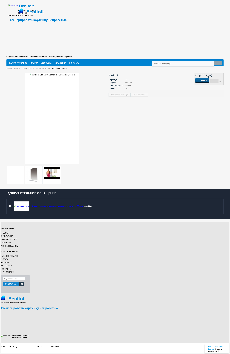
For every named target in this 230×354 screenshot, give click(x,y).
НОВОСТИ (5, 233)
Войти (210, 346)
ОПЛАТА (4, 259)
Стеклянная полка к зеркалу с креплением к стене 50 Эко (57, 206)
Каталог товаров (9, 256)
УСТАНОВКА (6, 265)
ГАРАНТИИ (6, 242)
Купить (204, 80)
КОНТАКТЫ (6, 269)
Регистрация (219, 346)
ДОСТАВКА (6, 262)
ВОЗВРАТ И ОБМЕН (9, 239)
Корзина (211, 349)
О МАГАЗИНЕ (7, 236)
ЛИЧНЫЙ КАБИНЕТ (10, 246)
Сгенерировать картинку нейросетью (38, 20)
